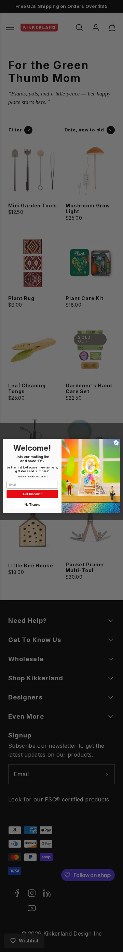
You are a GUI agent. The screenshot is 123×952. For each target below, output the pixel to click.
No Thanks (32, 504)
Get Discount (32, 494)
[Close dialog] (116, 442)
